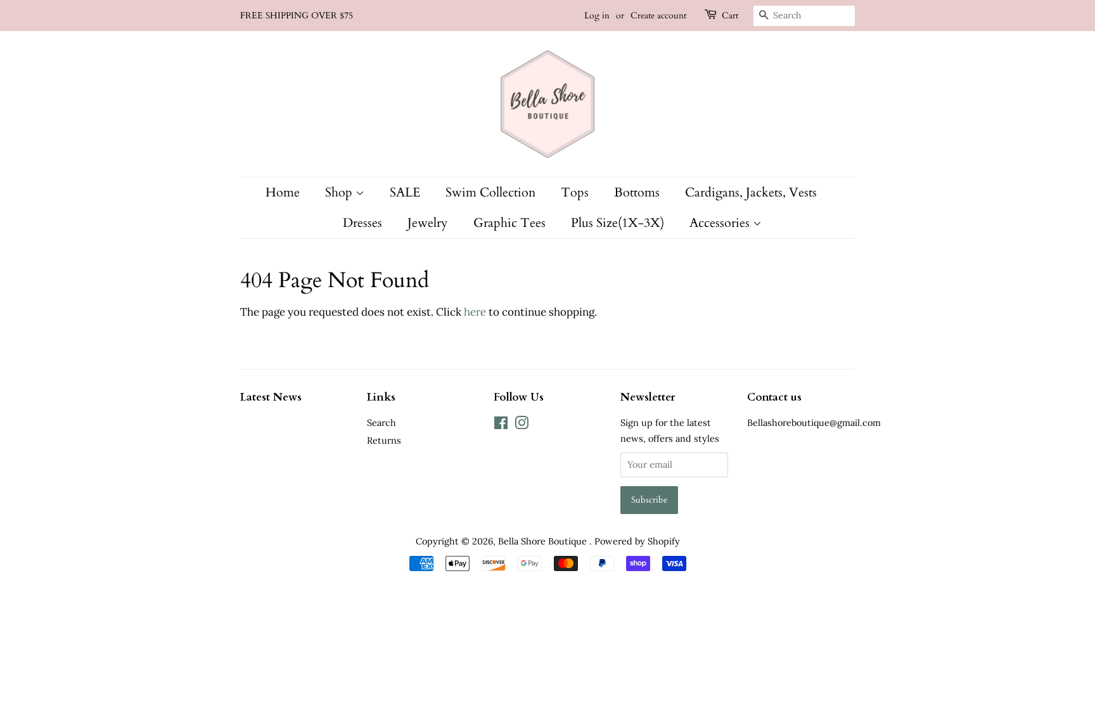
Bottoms (637, 192)
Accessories (721, 222)
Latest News (271, 397)
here (475, 312)
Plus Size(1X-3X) (617, 222)
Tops (575, 192)
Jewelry (427, 222)
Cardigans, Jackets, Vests (751, 192)
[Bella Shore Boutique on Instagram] (521, 425)
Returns (384, 440)
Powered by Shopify (637, 541)
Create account (658, 16)
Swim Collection (490, 192)
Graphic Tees (509, 222)
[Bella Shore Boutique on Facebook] (501, 425)
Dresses (362, 222)
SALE (405, 192)
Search (381, 422)
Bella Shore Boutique (543, 541)
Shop (340, 192)
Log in (597, 16)
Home (283, 192)
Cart (730, 16)
